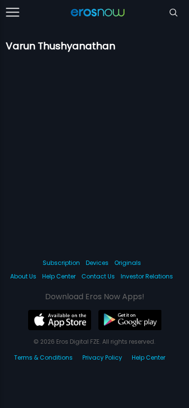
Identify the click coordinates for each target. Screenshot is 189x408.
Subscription (61, 263)
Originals (127, 263)
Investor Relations (147, 276)
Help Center (59, 276)
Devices (97, 263)
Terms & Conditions (43, 357)
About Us (23, 276)
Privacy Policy (102, 357)
